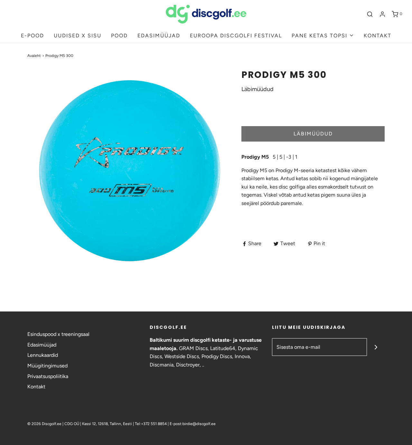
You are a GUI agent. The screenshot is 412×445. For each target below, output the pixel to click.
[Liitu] (376, 347)
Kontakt (36, 387)
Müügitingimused (47, 366)
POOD (119, 35)
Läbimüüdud (313, 134)
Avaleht (34, 55)
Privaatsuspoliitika (47, 376)
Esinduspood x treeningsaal (58, 334)
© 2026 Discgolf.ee (44, 424)
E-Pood (32, 35)
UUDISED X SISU (77, 35)
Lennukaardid (42, 355)
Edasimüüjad (41, 345)
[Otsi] (370, 14)
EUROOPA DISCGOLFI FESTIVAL (236, 35)
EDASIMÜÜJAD (158, 35)
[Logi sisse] (382, 14)
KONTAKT (377, 35)
